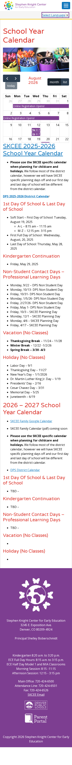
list (65, 82)
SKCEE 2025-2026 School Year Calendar (33, 150)
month (54, 82)
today (11, 86)
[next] (15, 78)
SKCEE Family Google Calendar (31, 421)
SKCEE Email (36, 695)
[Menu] (66, 5)
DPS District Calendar (25, 470)
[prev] (7, 78)
